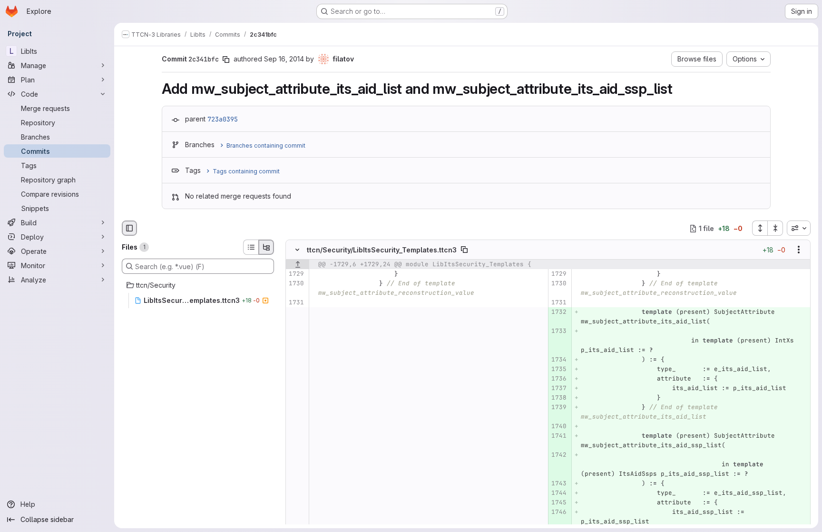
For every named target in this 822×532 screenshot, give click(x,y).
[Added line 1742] (559, 455)
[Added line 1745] (559, 503)
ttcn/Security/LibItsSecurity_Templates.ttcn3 (382, 250)
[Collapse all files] (775, 228)
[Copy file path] (464, 250)
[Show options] (798, 250)
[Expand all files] (759, 228)
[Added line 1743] (559, 484)
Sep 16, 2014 (284, 59)
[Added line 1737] (559, 388)
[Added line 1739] (559, 407)
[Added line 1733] (559, 331)
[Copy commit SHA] (226, 59)
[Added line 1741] (559, 436)
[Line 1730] (296, 284)
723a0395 (222, 119)
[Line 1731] (296, 303)
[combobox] (799, 228)
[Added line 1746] (559, 512)
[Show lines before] (297, 265)
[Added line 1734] (559, 360)
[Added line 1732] (559, 312)
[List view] (250, 247)
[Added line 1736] (559, 379)
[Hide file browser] (129, 228)
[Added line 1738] (559, 398)
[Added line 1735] (559, 369)
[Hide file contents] (297, 250)
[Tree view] (266, 247)
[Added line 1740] (559, 427)
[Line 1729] (296, 274)
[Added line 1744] (559, 493)
